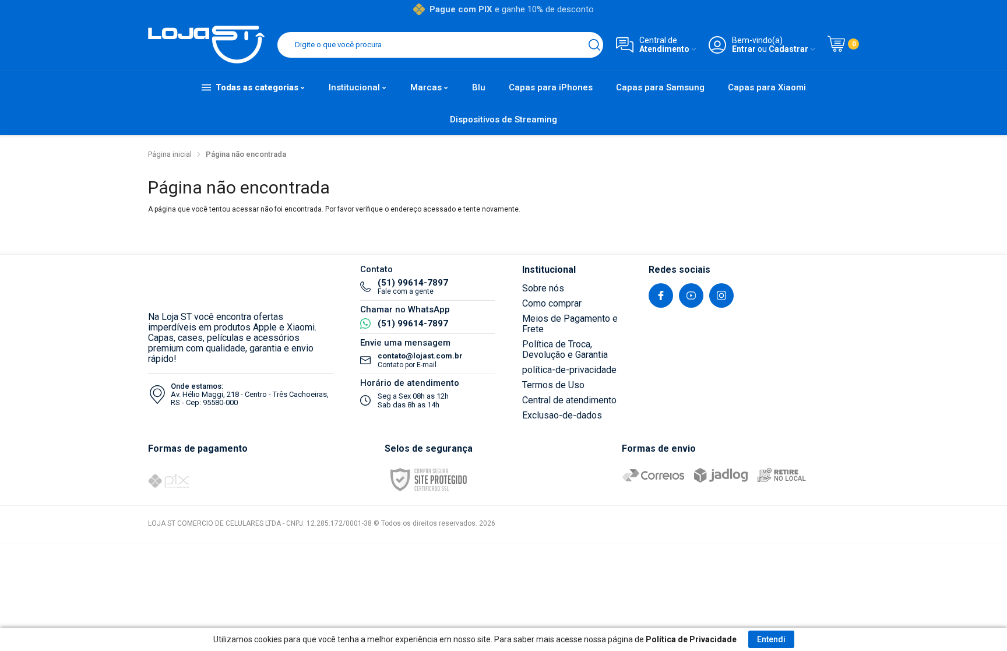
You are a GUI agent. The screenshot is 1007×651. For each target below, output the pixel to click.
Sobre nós (543, 288)
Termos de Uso (553, 384)
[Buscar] (594, 45)
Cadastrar (788, 49)
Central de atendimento (569, 400)
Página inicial (170, 154)
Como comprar (552, 303)
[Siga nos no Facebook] (661, 295)
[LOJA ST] (206, 45)
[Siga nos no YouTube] (691, 295)
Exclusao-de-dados (562, 415)
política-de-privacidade (569, 369)
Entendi (771, 639)
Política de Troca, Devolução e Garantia (565, 349)
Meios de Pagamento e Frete (570, 324)
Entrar (744, 49)
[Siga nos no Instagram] (721, 295)
